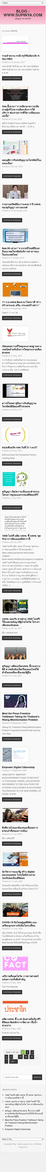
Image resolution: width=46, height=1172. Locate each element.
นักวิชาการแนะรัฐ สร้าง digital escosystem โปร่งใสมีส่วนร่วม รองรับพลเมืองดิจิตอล (18, 875)
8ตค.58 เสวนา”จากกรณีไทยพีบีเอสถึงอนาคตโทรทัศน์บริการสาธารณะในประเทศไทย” (21, 251)
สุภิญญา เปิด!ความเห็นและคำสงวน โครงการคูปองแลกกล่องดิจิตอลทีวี (20, 493)
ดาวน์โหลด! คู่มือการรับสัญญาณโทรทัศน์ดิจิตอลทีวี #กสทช (19, 404)
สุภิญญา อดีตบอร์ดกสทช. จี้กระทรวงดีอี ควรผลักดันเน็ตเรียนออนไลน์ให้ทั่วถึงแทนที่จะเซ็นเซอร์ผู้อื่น (21, 669)
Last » (13, 1061)
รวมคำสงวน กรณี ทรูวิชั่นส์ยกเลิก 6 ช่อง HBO (20, 57)
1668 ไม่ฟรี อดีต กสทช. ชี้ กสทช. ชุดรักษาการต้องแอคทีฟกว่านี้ (21, 537)
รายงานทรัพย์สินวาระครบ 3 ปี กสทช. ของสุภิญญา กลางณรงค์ (21, 205)
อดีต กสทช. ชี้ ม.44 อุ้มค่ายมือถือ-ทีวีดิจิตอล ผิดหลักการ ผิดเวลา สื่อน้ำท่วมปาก (21, 1022)
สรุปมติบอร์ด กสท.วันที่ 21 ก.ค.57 (19, 447)
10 (20, 1056)
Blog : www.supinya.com (23, 13)
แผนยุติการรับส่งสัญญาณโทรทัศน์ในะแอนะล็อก (21, 161)
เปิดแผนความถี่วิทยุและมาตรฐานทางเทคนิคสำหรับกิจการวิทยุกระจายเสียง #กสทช (22, 349)
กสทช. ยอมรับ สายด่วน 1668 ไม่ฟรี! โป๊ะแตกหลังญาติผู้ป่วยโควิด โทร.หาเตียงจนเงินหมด (21, 622)
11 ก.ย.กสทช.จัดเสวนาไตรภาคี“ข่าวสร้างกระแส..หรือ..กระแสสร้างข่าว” (21, 303)
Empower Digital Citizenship (18, 767)
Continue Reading (12, 78)
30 (32, 1056)
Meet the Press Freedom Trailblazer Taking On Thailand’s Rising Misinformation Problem (20, 716)
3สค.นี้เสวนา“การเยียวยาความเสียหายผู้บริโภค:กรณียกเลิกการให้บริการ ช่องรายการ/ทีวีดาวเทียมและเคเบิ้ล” (21, 111)
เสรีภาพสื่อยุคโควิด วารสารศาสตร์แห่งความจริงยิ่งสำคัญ (20, 977)
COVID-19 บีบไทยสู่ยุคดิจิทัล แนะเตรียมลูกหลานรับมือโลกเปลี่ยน (19, 923)
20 (26, 1056)
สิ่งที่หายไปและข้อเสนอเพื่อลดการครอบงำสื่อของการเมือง (20, 829)
